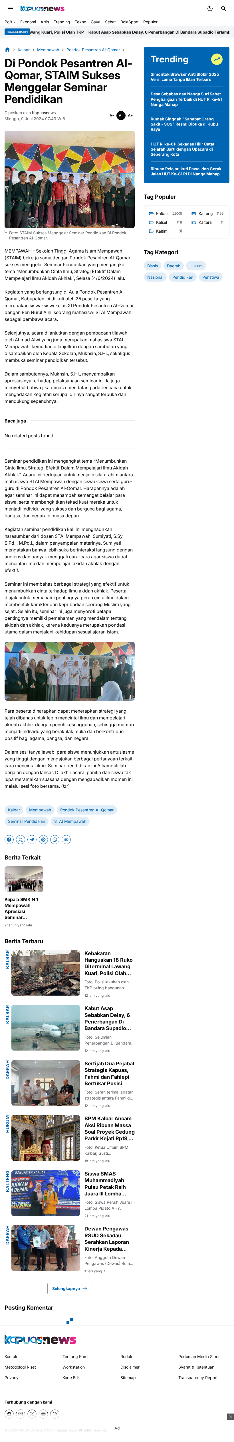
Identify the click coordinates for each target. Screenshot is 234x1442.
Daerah (7, 1070)
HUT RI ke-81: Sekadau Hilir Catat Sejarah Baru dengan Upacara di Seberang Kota (182, 149)
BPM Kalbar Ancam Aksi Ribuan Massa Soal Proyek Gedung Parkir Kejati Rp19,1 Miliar (109, 1128)
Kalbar (14, 809)
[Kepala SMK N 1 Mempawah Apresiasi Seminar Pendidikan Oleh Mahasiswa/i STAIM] (24, 879)
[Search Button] (223, 8)
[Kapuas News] (42, 8)
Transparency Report (198, 1377)
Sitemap (128, 1377)
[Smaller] (111, 115)
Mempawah (40, 809)
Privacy (12, 1377)
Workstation (73, 1367)
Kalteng (7, 1181)
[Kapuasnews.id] (40, 1339)
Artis (45, 21)
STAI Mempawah (70, 821)
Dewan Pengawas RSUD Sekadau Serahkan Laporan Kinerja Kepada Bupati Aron (106, 1239)
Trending (62, 21)
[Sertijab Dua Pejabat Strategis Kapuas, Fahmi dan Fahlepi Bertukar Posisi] (45, 1083)
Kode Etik (71, 1377)
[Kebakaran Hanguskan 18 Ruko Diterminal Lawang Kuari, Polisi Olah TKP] (45, 973)
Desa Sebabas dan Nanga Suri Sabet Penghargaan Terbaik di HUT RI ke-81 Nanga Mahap (186, 98)
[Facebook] (9, 839)
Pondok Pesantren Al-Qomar (87, 809)
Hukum (7, 1124)
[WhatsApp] (54, 839)
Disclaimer (130, 1367)
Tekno (80, 21)
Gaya (95, 21)
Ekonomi (28, 21)
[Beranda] (7, 49)
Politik (10, 21)
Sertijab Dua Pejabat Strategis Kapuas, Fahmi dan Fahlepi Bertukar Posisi (109, 1073)
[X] (20, 839)
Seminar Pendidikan (26, 821)
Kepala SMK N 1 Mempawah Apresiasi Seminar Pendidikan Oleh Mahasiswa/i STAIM (22, 908)
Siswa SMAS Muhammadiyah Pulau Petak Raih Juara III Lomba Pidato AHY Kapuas (108, 1184)
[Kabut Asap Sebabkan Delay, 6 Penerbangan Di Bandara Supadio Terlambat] (45, 1028)
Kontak (11, 1356)
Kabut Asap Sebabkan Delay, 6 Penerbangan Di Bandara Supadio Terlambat (108, 32)
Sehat (110, 21)
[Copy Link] (66, 839)
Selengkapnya (66, 1288)
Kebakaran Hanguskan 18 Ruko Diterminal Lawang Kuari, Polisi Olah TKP (108, 963)
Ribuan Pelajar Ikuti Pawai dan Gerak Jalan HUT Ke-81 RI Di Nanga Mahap (186, 171)
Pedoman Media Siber (199, 1356)
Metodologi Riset (20, 1367)
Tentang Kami (75, 1356)
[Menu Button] (10, 8)
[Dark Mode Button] (210, 8)
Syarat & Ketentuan (196, 1367)
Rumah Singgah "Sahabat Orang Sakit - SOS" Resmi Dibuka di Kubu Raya (184, 124)
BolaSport (129, 21)
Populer (150, 21)
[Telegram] (32, 839)
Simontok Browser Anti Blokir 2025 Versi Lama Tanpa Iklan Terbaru (185, 77)
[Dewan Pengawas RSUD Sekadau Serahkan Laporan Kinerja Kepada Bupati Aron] (45, 1248)
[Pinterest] (43, 839)
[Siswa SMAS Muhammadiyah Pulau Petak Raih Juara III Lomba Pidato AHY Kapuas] (45, 1193)
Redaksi (127, 1356)
